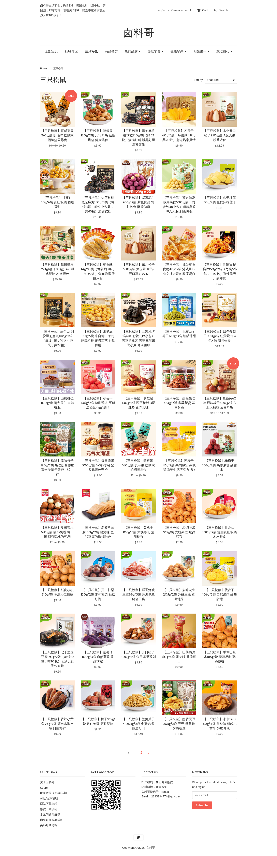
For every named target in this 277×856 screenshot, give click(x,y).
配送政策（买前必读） (54, 793)
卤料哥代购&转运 (51, 820)
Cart (205, 10)
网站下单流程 (48, 803)
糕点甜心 (223, 51)
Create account (181, 10)
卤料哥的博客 (48, 825)
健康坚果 (177, 51)
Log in (161, 10)
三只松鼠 (91, 51)
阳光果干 (200, 51)
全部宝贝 (51, 51)
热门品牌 (131, 51)
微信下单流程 (48, 809)
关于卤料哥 (47, 782)
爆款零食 (154, 51)
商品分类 (111, 51)
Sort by (198, 79)
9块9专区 (71, 51)
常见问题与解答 (50, 814)
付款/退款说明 (49, 798)
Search (44, 787)
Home (43, 68)
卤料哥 (138, 33)
